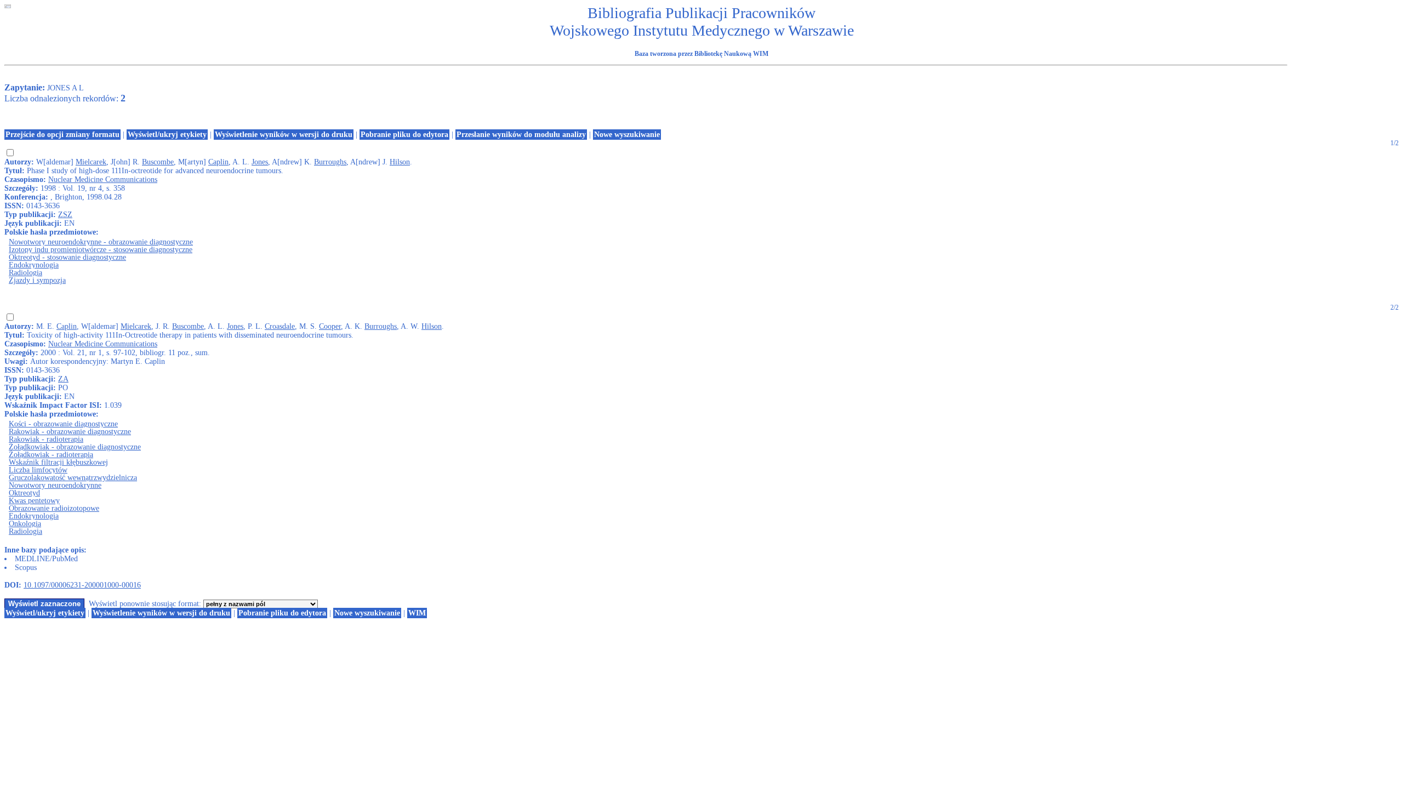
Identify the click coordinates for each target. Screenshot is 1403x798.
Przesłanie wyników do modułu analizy (521, 134)
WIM (417, 613)
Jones (260, 162)
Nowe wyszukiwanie (627, 134)
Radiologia (25, 273)
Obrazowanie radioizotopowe (54, 508)
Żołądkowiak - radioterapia (51, 455)
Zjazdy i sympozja (37, 280)
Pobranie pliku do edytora (404, 134)
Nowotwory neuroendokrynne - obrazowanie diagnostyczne (101, 242)
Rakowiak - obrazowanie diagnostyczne (70, 432)
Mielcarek (91, 162)
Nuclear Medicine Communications (102, 179)
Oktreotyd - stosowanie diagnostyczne (67, 257)
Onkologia (25, 524)
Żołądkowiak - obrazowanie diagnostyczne (75, 447)
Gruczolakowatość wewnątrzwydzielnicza (73, 478)
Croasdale (280, 326)
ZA (63, 379)
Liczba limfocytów (38, 470)
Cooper (330, 326)
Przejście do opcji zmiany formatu (62, 134)
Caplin (218, 162)
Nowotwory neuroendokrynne (55, 485)
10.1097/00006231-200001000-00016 (82, 585)
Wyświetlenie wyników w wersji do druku (283, 134)
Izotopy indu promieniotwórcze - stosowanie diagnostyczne (100, 250)
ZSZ (65, 214)
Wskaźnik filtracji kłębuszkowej (58, 462)
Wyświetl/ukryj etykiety (167, 134)
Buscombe (158, 162)
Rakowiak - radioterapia (46, 439)
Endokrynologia (34, 265)
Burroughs (330, 162)
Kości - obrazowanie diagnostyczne (63, 424)
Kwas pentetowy (34, 501)
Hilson (400, 162)
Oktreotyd (24, 493)
